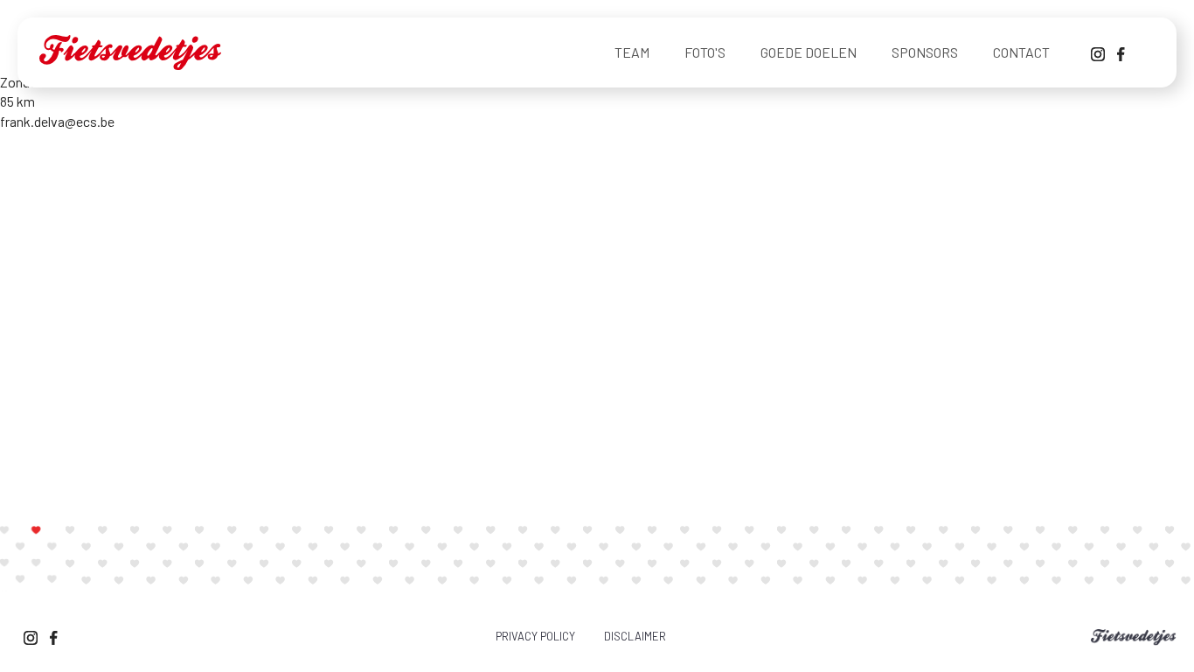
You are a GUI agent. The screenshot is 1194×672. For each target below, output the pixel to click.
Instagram (1098, 52)
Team (631, 52)
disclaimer (635, 636)
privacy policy (535, 636)
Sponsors (925, 52)
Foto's (704, 52)
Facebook (1124, 52)
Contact (1021, 52)
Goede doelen (808, 52)
